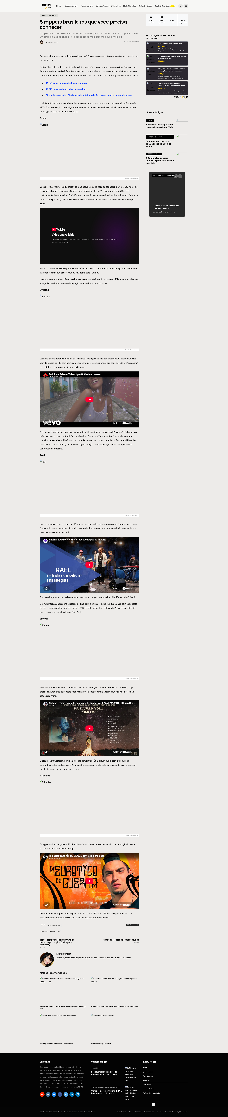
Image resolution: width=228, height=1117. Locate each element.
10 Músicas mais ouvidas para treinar (66, 89)
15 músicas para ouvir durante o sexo (66, 83)
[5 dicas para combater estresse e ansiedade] (64, 1027)
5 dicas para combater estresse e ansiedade (56, 1044)
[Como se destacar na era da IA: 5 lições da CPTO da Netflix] (182, 140)
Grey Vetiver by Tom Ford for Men (170, 44)
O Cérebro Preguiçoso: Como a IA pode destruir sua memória (160, 161)
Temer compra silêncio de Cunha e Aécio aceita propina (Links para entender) (57, 943)
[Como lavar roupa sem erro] (115, 1027)
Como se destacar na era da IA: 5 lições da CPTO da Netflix (158, 144)
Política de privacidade (151, 1093)
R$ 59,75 (161, 88)
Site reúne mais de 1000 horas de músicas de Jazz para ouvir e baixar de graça (89, 95)
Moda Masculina (129, 6)
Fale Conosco (148, 1076)
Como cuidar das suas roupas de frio (166, 207)
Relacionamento (87, 6)
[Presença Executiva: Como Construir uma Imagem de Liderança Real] (64, 990)
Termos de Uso (148, 1089)
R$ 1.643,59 (162, 46)
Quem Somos (148, 1072)
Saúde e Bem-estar (164, 6)
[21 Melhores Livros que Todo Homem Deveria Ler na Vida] (182, 125)
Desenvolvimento (71, 6)
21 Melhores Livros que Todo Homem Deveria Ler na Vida (159, 126)
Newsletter (147, 1084)
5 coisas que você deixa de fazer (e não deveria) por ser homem (114, 1006)
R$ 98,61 (161, 74)
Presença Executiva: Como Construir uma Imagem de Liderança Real (63, 1007)
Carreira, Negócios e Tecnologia (108, 6)
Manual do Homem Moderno (163, 176)
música (52, 931)
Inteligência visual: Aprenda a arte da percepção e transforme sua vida (171, 70)
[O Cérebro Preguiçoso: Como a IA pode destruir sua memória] (182, 158)
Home (58, 6)
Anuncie (146, 1080)
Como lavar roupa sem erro (101, 1044)
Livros (149, 121)
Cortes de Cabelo (145, 6)
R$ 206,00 (162, 61)
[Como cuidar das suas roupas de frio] (167, 194)
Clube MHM (159, 1112)
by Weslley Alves (182, 1112)
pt (58, 931)
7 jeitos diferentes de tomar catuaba (120, 941)
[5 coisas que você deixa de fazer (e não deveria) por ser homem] (115, 990)
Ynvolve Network (170, 1112)
